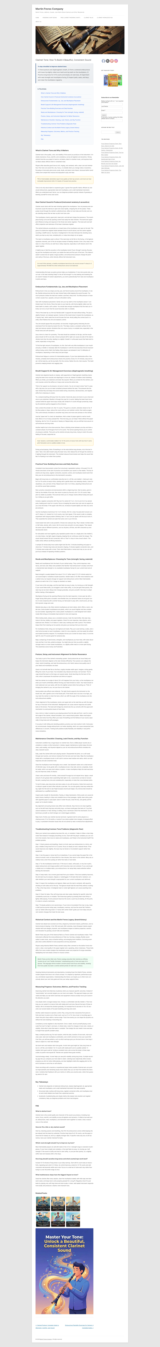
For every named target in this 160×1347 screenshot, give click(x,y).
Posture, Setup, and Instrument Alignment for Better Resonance (60, 116)
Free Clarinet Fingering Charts (70, 17)
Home (37, 17)
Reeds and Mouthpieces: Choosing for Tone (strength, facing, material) (62, 112)
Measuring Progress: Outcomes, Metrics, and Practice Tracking (60, 131)
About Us (38, 21)
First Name (105, 102)
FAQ (42, 139)
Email (103, 110)
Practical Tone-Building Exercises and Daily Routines (57, 108)
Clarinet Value (88, 17)
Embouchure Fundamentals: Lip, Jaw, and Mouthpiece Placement (60, 100)
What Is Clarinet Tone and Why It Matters (53, 93)
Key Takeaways (45, 135)
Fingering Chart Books (50, 17)
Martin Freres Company (49, 8)
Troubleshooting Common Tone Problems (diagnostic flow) (58, 124)
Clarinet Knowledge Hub (104, 17)
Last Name (104, 106)
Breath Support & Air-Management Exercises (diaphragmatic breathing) (62, 104)
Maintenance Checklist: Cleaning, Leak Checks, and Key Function (60, 120)
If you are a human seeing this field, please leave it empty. (112, 117)
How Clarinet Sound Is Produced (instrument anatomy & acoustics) (61, 97)
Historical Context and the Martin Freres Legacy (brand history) (60, 127)
